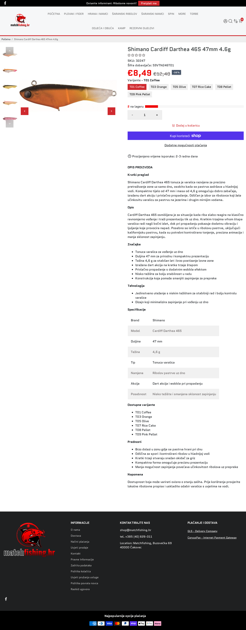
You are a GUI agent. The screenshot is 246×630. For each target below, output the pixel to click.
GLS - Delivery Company (202, 531)
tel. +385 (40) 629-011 (136, 537)
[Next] (9, 123)
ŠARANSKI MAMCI (152, 14)
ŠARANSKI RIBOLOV (124, 14)
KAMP (121, 28)
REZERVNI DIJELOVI (142, 28)
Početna (6, 39)
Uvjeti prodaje (79, 547)
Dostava (76, 536)
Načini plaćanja (80, 542)
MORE (182, 14)
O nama (75, 530)
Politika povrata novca (84, 583)
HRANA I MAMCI (98, 14)
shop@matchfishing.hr (135, 530)
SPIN (171, 14)
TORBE (194, 14)
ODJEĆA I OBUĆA (103, 28)
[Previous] (9, 51)
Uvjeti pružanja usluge (85, 577)
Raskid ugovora (80, 589)
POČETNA (54, 14)
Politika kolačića (81, 571)
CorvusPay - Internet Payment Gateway (212, 538)
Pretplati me (149, 3)
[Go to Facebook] (5, 3)
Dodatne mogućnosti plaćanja (186, 145)
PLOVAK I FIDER (74, 14)
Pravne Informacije (82, 559)
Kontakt (76, 553)
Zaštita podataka (81, 565)
